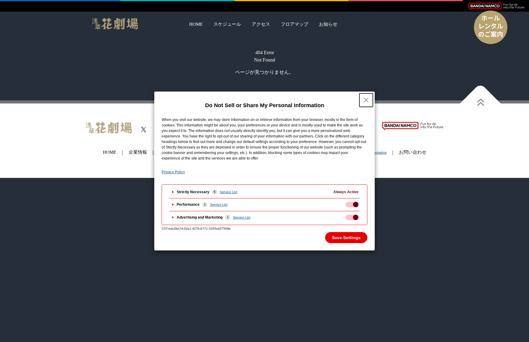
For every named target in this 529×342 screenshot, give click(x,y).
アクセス (261, 24)
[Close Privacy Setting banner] (366, 100)
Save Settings (346, 237)
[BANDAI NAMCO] (496, 6)
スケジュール (227, 24)
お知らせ (328, 24)
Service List (228, 192)
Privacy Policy (173, 172)
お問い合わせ (412, 152)
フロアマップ (294, 24)
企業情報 (138, 152)
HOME (196, 24)
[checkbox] (352, 204)
